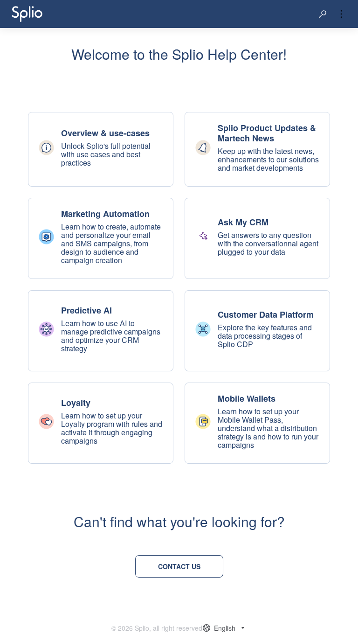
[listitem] (100, 149)
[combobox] (224, 628)
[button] (322, 14)
